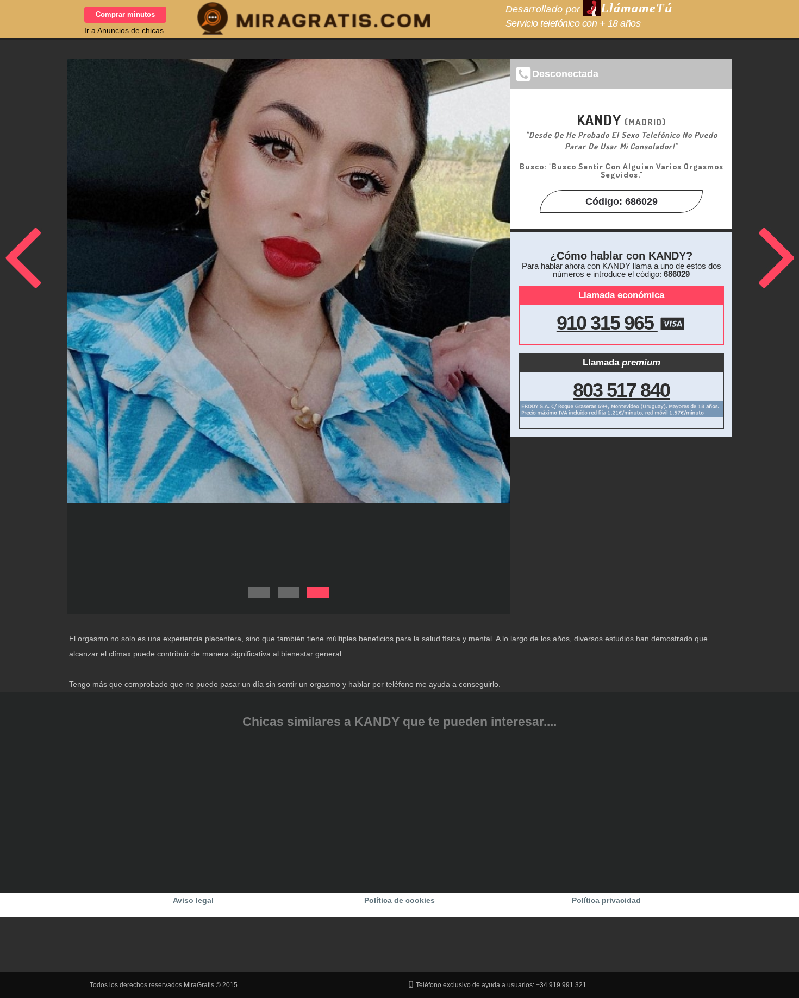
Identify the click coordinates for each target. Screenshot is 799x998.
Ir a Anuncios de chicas (124, 30)
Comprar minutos (125, 14)
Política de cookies (399, 900)
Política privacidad (606, 900)
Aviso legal (193, 900)
